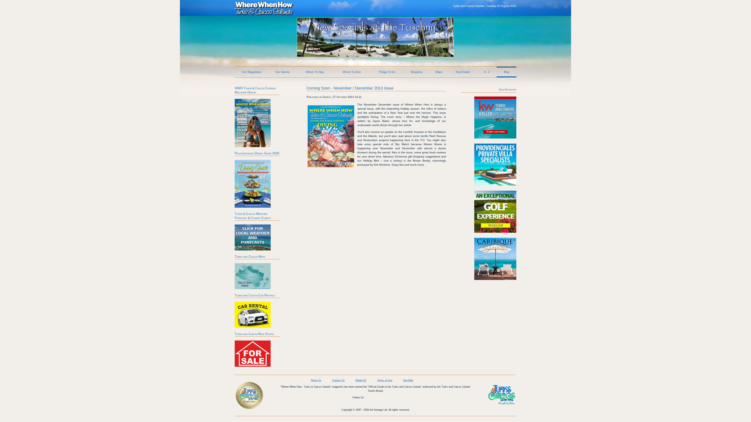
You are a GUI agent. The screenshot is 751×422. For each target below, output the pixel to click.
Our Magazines (251, 71)
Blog (506, 71)
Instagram (382, 400)
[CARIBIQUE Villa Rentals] (495, 279)
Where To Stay (315, 71)
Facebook (371, 400)
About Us (316, 380)
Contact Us (338, 380)
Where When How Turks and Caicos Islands (264, 8)
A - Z (487, 71)
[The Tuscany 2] (375, 55)
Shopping (416, 71)
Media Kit (361, 380)
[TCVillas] (495, 184)
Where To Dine (351, 71)
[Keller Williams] (495, 137)
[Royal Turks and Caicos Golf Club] (495, 231)
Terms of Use (384, 380)
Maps (438, 71)
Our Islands (282, 71)
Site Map (408, 380)
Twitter (394, 400)
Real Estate (463, 71)
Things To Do (387, 71)
